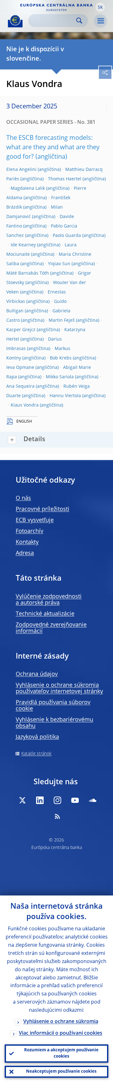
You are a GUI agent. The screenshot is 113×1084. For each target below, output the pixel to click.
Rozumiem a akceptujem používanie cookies (61, 1053)
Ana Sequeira (20, 386)
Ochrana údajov (37, 674)
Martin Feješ (62, 320)
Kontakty (27, 542)
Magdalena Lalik (28, 188)
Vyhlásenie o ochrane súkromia (60, 1021)
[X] (22, 800)
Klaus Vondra (25, 405)
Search (79, 20)
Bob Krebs (61, 358)
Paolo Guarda (67, 235)
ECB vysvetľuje (35, 520)
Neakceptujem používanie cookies (61, 1072)
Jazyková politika (37, 737)
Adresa (25, 553)
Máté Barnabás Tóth (27, 273)
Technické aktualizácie (45, 614)
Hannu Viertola (65, 396)
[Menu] (100, 21)
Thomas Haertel (64, 179)
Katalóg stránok (36, 754)
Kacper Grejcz (20, 330)
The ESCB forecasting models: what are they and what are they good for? (53, 147)
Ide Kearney (23, 245)
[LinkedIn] (39, 800)
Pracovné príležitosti (42, 509)
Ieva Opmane (20, 367)
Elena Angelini (21, 169)
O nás (23, 498)
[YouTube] (75, 800)
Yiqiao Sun (59, 264)
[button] (100, 7)
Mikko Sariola (60, 377)
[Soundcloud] (92, 800)
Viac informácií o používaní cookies (60, 1033)
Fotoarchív (29, 531)
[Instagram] (57, 800)
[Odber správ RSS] (57, 816)
